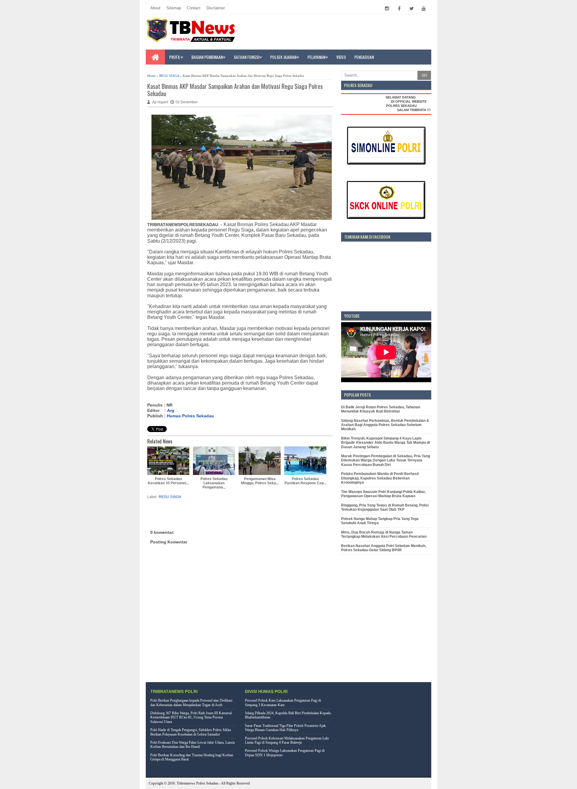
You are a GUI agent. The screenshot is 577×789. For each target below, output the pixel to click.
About (155, 8)
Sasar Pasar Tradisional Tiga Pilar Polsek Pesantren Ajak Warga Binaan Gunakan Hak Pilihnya (285, 728)
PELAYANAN (316, 57)
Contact (193, 8)
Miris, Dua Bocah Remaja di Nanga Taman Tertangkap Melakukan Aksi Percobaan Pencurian (383, 534)
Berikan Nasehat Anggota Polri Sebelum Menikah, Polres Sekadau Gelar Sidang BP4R (383, 548)
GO (424, 75)
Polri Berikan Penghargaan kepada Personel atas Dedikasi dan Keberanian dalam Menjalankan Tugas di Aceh (191, 702)
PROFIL (174, 57)
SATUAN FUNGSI (246, 57)
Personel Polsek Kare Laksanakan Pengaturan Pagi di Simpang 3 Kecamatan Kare (283, 702)
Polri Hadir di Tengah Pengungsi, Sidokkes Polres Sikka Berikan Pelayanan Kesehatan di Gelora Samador (190, 732)
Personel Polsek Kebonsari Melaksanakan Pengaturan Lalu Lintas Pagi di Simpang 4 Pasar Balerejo (287, 740)
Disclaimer (215, 8)
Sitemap (173, 8)
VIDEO (341, 57)
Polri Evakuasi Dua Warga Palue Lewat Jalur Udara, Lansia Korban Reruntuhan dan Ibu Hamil (192, 744)
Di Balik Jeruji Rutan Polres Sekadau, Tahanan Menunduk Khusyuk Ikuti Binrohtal (380, 409)
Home (151, 75)
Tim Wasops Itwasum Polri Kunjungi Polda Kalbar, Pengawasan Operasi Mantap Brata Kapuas (383, 494)
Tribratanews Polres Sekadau (197, 783)
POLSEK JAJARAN (283, 57)
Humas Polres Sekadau (190, 415)
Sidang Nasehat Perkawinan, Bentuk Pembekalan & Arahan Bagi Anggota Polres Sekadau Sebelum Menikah (385, 425)
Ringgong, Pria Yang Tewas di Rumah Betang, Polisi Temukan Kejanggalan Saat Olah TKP (385, 507)
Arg (170, 410)
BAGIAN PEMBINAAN (207, 57)
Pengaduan (364, 57)
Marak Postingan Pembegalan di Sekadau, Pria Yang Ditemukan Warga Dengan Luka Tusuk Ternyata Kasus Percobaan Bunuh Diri (385, 460)
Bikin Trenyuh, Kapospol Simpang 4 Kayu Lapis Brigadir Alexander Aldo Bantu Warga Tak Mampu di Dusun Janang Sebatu (385, 442)
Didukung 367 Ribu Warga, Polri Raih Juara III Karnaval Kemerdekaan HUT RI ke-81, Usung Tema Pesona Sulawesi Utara (191, 717)
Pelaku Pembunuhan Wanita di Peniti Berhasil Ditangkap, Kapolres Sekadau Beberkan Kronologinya (380, 478)
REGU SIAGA (169, 75)
